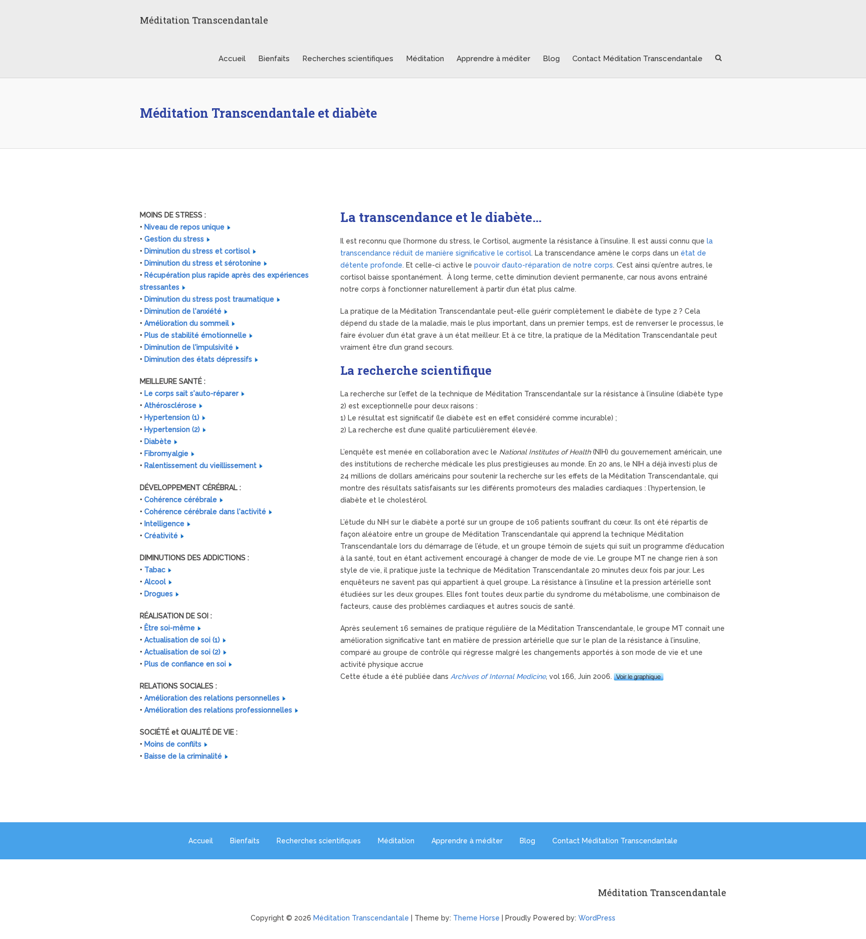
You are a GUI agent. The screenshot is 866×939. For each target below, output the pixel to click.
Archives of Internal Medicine (498, 676)
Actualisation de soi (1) (182, 640)
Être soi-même (169, 628)
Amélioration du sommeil (186, 323)
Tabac (154, 570)
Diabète (157, 441)
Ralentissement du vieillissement (200, 465)
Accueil (232, 58)
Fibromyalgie (166, 453)
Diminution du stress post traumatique (209, 299)
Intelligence (164, 524)
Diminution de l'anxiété (183, 311)
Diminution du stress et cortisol (197, 251)
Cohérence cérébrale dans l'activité (205, 512)
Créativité (161, 536)
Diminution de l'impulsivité (188, 347)
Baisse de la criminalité (183, 756)
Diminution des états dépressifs (198, 359)
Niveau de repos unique (184, 227)
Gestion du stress (174, 239)
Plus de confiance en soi (185, 664)
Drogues (158, 594)
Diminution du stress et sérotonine (202, 263)
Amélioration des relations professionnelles (218, 710)
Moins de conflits (172, 744)
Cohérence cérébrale (180, 500)
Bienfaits (274, 58)
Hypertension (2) (172, 429)
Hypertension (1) (171, 417)
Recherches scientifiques (347, 58)
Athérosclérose (170, 405)
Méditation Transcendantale (204, 20)
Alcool (155, 582)
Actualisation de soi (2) (182, 652)
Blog (551, 58)
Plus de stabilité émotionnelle (195, 335)
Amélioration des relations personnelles (212, 698)
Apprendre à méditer (493, 58)
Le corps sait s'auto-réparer (191, 393)
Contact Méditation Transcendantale (637, 58)
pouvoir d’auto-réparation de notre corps (543, 265)
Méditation (425, 58)
